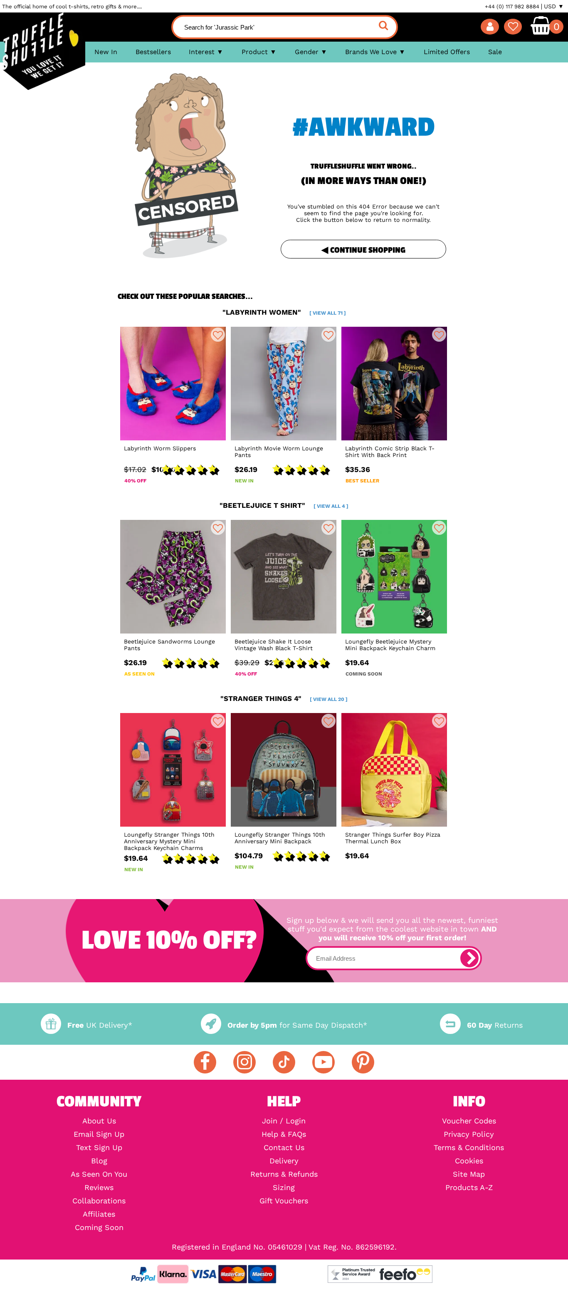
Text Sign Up (99, 1147)
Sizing (284, 1187)
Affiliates (99, 1214)
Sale (495, 52)
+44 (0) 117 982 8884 (512, 6)
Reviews (99, 1187)
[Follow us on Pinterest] (363, 1062)
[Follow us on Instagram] (244, 1062)
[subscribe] (469, 958)
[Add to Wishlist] (218, 335)
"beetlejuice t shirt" (284, 505)
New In (105, 52)
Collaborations (99, 1201)
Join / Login (284, 1121)
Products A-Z (469, 1187)
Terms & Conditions (469, 1147)
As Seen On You (99, 1174)
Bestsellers (153, 52)
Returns (494, 1025)
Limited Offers (447, 52)
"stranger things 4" (284, 698)
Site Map (469, 1174)
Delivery (284, 1161)
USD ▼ (554, 6)
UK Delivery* (99, 1025)
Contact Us (284, 1147)
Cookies (469, 1161)
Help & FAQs (284, 1134)
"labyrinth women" (284, 312)
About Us (99, 1121)
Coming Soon (99, 1227)
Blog (99, 1161)
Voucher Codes (469, 1121)
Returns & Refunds (284, 1174)
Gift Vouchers (283, 1201)
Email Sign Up (99, 1134)
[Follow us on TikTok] (284, 1062)
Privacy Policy (469, 1134)
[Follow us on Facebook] (205, 1062)
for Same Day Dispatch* (297, 1025)
